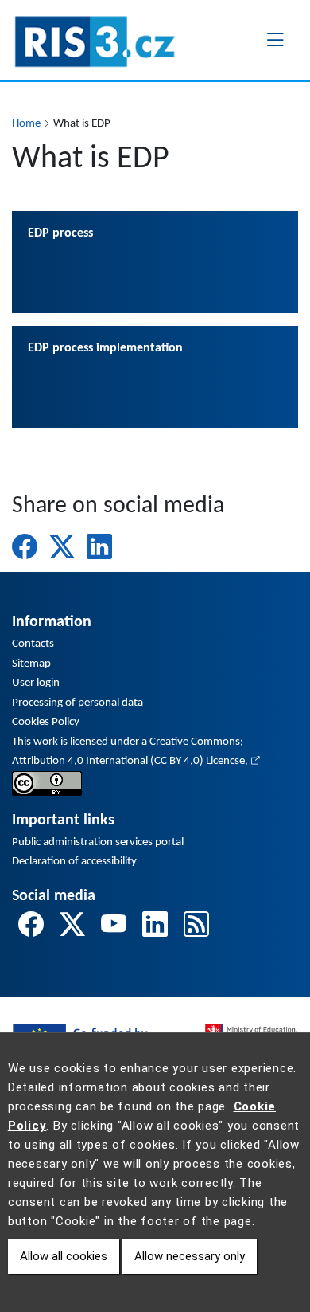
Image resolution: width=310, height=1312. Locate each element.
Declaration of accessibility (74, 861)
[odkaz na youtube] (113, 927)
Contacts (33, 644)
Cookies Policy (45, 722)
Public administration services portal (98, 842)
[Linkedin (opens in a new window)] (99, 546)
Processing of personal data (77, 703)
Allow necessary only (189, 1256)
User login (36, 683)
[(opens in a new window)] (47, 783)
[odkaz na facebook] (31, 927)
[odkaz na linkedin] (155, 927)
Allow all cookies (63, 1256)
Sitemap (31, 664)
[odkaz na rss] (196, 927)
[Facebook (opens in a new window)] (24, 546)
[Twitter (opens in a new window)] (62, 546)
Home (26, 124)
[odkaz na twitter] (72, 927)
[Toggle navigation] (275, 40)
